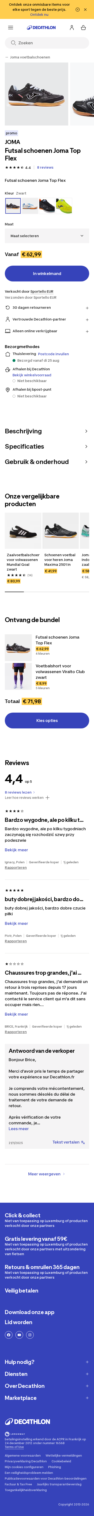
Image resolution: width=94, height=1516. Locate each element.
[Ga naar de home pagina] (41, 27)
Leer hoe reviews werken (24, 798)
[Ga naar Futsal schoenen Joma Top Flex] (18, 647)
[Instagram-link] (30, 1335)
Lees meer (19, 1128)
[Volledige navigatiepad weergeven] (7, 57)
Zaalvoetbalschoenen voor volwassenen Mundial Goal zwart (23, 562)
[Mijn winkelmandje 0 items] (83, 27)
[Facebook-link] (9, 1335)
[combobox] (47, 236)
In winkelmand (47, 273)
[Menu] (10, 27)
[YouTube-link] (19, 1335)
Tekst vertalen (66, 1142)
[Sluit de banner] (85, 9)
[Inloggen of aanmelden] (72, 27)
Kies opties (47, 720)
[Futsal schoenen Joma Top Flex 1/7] (36, 94)
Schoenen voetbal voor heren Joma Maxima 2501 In (60, 559)
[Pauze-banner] (77, 9)
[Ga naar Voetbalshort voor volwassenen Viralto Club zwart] (18, 676)
